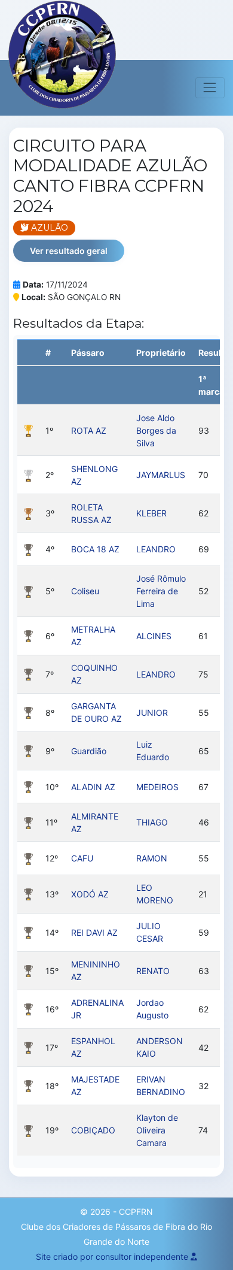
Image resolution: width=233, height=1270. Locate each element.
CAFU (82, 858)
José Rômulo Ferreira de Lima (161, 591)
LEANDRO (156, 549)
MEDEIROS (157, 787)
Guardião (88, 751)
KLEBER (151, 513)
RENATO (153, 971)
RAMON (151, 858)
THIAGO (152, 822)
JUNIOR (152, 712)
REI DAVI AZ (94, 932)
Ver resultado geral (69, 251)
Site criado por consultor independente (113, 1256)
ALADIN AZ (93, 787)
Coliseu (85, 591)
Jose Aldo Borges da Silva (156, 430)
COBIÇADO (93, 1130)
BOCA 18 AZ (95, 549)
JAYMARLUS (160, 475)
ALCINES (153, 636)
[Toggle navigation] (210, 87)
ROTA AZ (88, 430)
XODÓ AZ (90, 894)
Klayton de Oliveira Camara (157, 1130)
